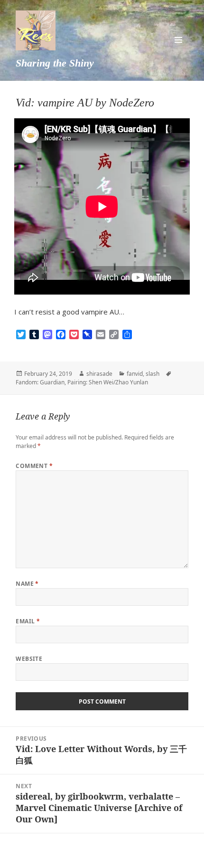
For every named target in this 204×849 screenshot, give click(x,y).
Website (29, 659)
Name (27, 584)
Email (28, 621)
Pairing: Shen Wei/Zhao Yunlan (107, 382)
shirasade (99, 374)
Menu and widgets (178, 40)
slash (152, 374)
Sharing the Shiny (55, 63)
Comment (34, 466)
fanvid (135, 374)
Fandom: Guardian (40, 382)
